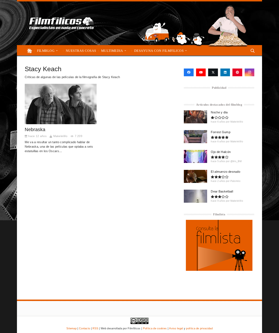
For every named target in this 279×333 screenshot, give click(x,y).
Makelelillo (60, 136)
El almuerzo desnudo (225, 171)
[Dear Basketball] (195, 196)
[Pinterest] (237, 72)
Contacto (84, 328)
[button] (57, 51)
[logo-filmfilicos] (61, 23)
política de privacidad (199, 328)
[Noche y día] (195, 116)
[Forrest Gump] (195, 136)
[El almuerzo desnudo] (195, 176)
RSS (95, 328)
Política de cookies (155, 328)
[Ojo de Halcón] (195, 156)
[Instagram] (249, 72)
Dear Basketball (222, 191)
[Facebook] (188, 72)
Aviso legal (176, 328)
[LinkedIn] (225, 72)
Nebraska (35, 129)
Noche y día (219, 112)
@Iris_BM (236, 161)
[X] (213, 72)
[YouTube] (201, 72)
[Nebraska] (61, 104)
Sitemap (71, 328)
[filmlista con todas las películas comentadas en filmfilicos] (219, 269)
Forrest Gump (220, 132)
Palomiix (235, 181)
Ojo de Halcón (221, 152)
